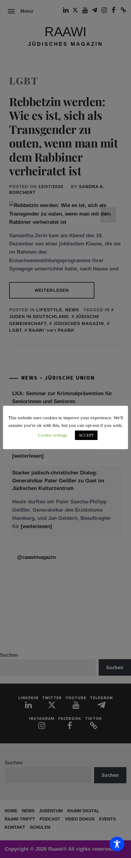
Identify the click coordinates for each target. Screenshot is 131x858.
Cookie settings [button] (52, 435)
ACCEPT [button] (86, 435)
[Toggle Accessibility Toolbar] (117, 844)
